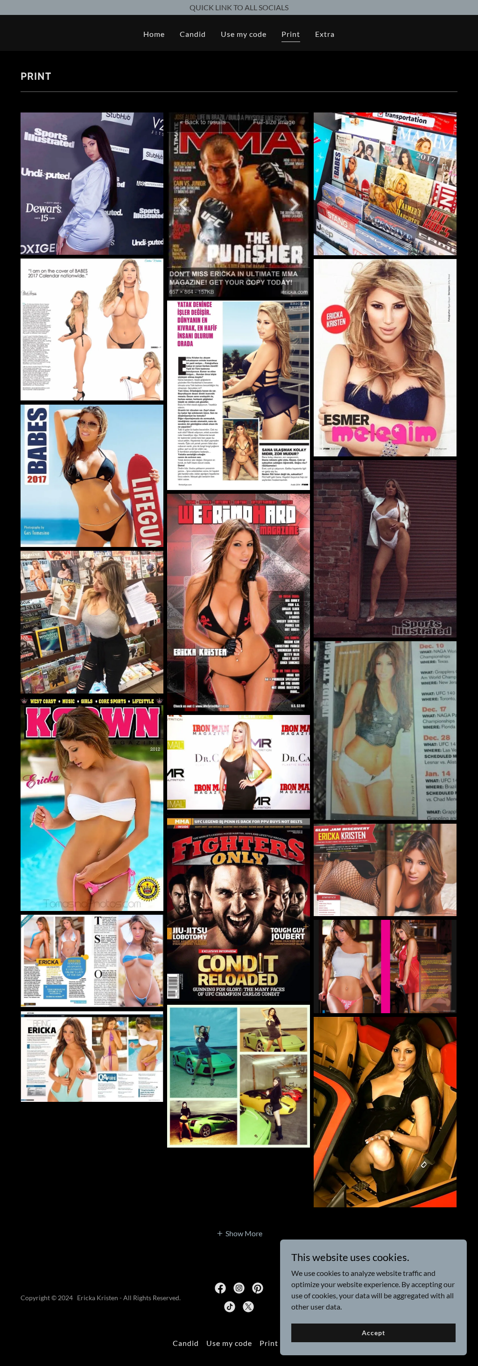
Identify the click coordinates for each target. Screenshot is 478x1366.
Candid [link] (193, 33)
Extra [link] (325, 33)
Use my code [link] (244, 33)
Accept (373, 1333)
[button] (239, 1233)
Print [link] (290, 33)
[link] (220, 1288)
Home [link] (154, 33)
